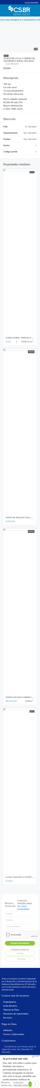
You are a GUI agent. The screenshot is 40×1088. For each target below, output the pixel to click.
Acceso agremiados (31, 2)
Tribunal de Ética (11, 1009)
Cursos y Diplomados (13, 1034)
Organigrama (9, 1001)
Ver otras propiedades (23, 908)
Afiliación (7, 1030)
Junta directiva (10, 1005)
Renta (6, 56)
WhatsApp (21, 959)
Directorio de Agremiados (16, 1013)
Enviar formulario (20, 943)
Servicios (7, 1017)
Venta (31, 352)
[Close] (35, 1056)
